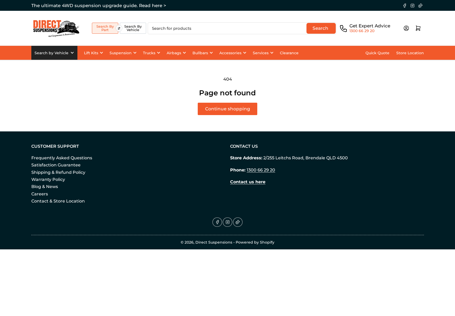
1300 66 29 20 (361, 30)
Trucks (149, 53)
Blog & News (44, 186)
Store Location (410, 53)
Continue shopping (227, 108)
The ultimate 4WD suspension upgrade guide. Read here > (98, 5)
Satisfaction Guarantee (56, 164)
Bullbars (200, 53)
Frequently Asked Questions (61, 157)
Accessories (230, 53)
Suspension (121, 53)
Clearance (289, 53)
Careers (39, 193)
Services (261, 53)
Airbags (174, 53)
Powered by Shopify (255, 242)
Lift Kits (91, 53)
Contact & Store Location (58, 201)
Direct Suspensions (213, 242)
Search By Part (105, 28)
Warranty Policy (48, 179)
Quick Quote (377, 53)
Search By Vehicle (133, 28)
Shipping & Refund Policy (58, 172)
